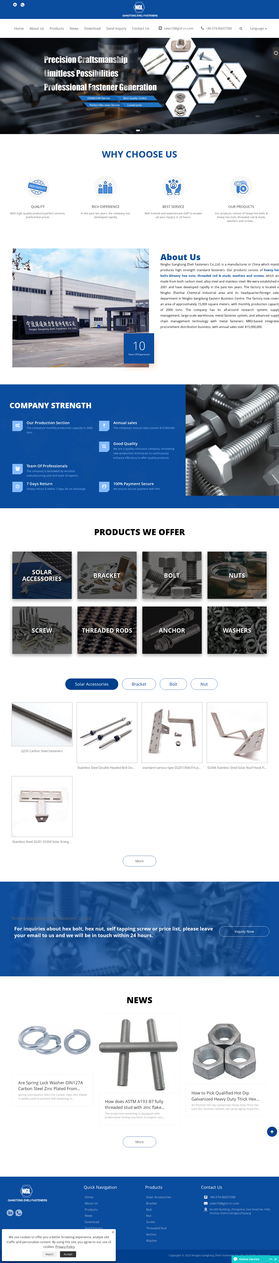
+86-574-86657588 (219, 28)
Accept (68, 1254)
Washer (151, 1241)
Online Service (249, 1259)
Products (57, 28)
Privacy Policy (65, 1247)
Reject (49, 1254)
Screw (150, 1222)
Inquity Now (244, 931)
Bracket (139, 684)
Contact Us (140, 28)
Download (92, 28)
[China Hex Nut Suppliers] (139, 67)
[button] (137, 130)
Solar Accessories (92, 684)
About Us (36, 28)
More (139, 861)
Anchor (151, 1234)
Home (19, 28)
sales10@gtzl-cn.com (178, 28)
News (74, 28)
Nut (204, 684)
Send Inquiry (116, 28)
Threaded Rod (156, 1228)
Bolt (173, 684)
